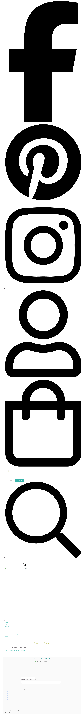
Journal (7, 632)
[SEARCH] (24, 564)
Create (13, 712)
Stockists (7, 626)
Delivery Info (39, 668)
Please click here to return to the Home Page (15, 650)
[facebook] (43, 122)
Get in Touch (8, 630)
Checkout (19, 480)
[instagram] (43, 288)
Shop (6, 622)
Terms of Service (33, 668)
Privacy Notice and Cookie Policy (48, 668)
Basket (11, 480)
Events (6, 624)
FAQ (6, 628)
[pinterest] (43, 201)
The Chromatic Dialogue (13, 634)
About (6, 620)
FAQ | (28, 668)
